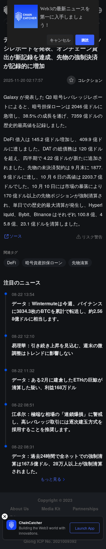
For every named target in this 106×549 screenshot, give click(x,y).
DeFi (11, 262)
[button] (98, 10)
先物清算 (80, 262)
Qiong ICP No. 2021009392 (50, 541)
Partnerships (85, 508)
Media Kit (51, 508)
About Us (19, 508)
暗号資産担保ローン (43, 262)
